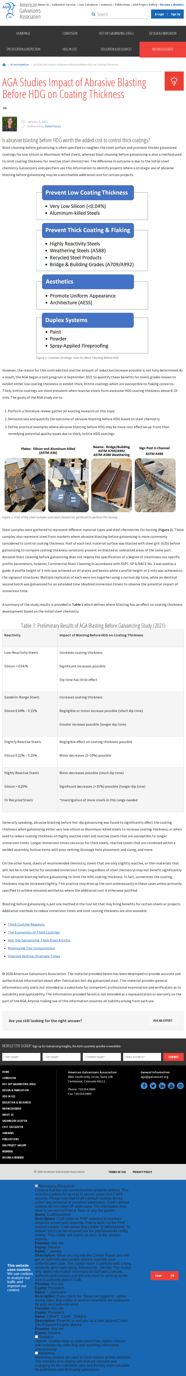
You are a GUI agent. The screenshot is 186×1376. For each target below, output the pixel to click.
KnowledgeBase (19, 64)
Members (7, 1151)
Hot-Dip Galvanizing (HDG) (19, 1084)
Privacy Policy (142, 1172)
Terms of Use (117, 1172)
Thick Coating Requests (26, 924)
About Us (43, 4)
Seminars (106, 4)
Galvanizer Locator (64, 4)
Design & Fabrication (15, 1090)
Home (4, 64)
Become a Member (172, 4)
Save (158, 1275)
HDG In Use (8, 1096)
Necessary (56, 1186)
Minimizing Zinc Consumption (31, 948)
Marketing (47, 1353)
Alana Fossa (53, 126)
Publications (122, 4)
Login (160, 14)
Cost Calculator (88, 4)
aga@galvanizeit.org (155, 1077)
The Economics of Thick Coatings (34, 932)
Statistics (46, 1337)
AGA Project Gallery (145, 4)
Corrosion (9, 1078)
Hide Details (145, 1278)
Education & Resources (16, 1102)
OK (172, 1275)
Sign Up (175, 14)
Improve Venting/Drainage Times (34, 956)
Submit (173, 1057)
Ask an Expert (163, 1020)
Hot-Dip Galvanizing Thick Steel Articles (39, 940)
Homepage (23, 33)
